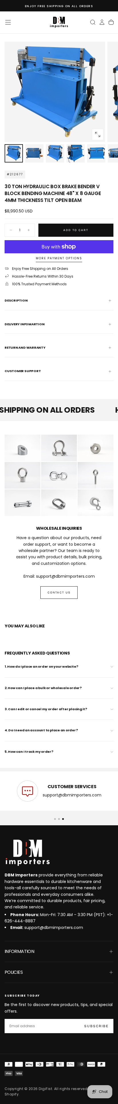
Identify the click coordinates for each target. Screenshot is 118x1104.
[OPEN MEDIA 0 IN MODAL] (97, 134)
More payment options (59, 258)
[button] (8, 22)
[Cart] (111, 22)
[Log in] (102, 22)
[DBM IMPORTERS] (27, 853)
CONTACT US (59, 592)
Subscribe (96, 1026)
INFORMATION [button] (19, 951)
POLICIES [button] (14, 972)
